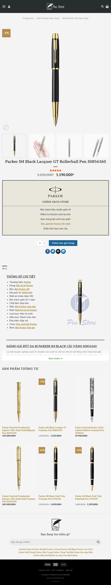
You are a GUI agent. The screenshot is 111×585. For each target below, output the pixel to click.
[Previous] (8, 78)
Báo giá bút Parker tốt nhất (55, 224)
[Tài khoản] (9, 6)
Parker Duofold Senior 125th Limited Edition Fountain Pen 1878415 (89, 430)
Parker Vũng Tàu (61, 552)
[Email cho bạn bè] (58, 251)
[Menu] (4, 6)
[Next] (103, 78)
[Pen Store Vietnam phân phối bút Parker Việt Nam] (55, 6)
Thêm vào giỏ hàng (63, 243)
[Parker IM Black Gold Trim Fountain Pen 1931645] (55, 468)
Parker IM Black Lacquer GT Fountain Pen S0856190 (52, 429)
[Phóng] (6, 127)
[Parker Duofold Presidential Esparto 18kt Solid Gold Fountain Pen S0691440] (19, 468)
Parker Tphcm (53, 549)
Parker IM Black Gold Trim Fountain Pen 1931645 (52, 497)
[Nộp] (98, 542)
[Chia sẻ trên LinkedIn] (63, 251)
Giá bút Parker (25, 549)
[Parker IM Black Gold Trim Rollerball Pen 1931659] (92, 468)
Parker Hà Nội (39, 549)
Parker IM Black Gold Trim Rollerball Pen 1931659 (88, 497)
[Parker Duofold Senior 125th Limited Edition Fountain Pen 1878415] (92, 399)
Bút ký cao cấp (55, 555)
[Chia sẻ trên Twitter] (52, 251)
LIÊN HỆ (69, 570)
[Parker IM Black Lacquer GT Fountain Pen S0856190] (55, 399)
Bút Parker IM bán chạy (76, 18)
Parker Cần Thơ (84, 549)
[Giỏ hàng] (107, 6)
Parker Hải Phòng (26, 552)
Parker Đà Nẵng (68, 549)
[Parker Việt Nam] (55, 191)
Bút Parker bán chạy (48, 18)
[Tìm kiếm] (102, 6)
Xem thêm (54, 358)
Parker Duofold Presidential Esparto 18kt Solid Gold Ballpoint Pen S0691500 (18, 430)
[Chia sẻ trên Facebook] (47, 251)
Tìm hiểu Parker (70, 555)
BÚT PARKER (58, 570)
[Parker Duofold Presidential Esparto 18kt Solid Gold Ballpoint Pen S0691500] (19, 399)
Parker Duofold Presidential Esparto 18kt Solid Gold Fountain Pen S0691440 (18, 499)
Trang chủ (27, 18)
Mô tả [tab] (4, 269)
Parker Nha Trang (44, 552)
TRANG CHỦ (44, 570)
